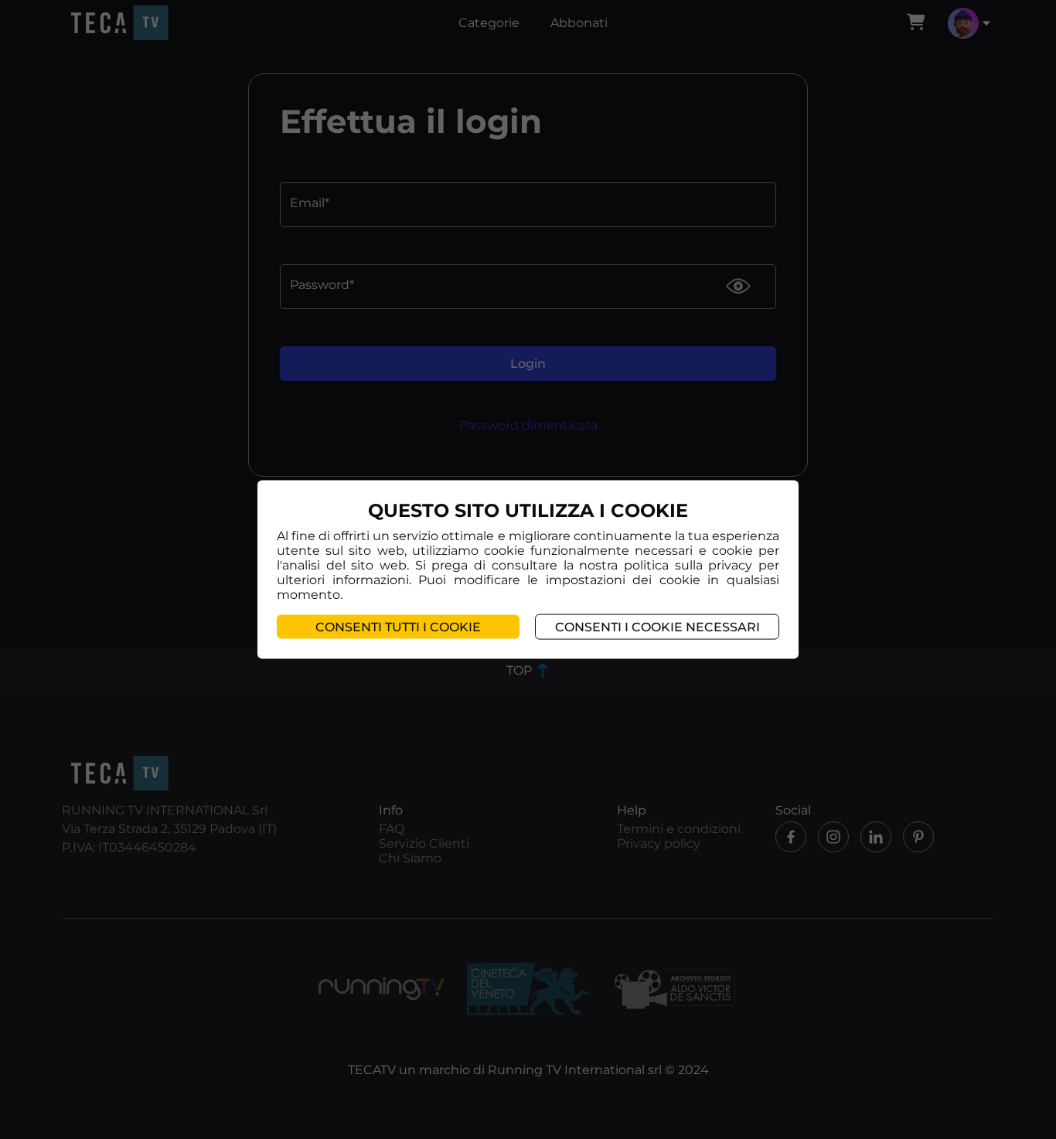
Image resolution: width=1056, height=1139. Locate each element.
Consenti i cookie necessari (657, 626)
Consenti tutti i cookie (398, 626)
